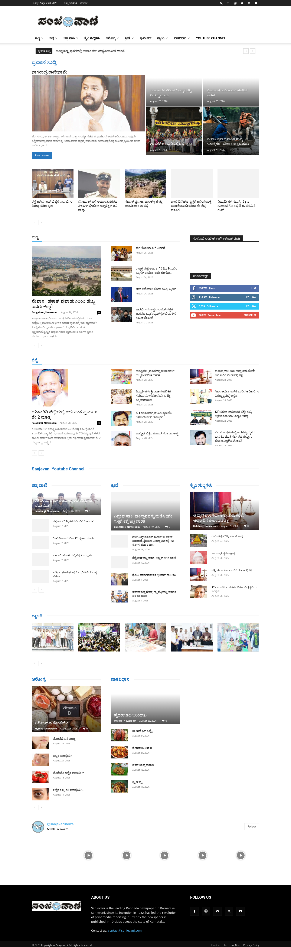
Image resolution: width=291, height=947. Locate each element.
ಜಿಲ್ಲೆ (51, 38)
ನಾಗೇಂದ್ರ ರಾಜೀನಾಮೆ (49, 72)
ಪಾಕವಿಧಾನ (180, 38)
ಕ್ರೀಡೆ (127, 38)
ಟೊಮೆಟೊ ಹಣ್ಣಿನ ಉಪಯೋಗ (68, 772)
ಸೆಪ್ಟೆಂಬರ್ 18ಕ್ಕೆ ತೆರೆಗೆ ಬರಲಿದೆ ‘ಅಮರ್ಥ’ (73, 521)
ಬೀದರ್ (237, 360)
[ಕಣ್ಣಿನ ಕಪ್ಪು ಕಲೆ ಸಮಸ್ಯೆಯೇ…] (40, 794)
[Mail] (242, 3)
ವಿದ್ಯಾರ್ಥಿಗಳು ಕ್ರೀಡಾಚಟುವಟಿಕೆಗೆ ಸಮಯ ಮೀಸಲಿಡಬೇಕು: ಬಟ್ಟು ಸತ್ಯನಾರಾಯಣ (103, 51)
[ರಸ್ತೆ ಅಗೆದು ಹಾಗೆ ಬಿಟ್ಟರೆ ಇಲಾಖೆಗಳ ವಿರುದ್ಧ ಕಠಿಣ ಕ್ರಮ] (52, 183)
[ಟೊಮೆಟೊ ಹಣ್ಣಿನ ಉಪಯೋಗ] (40, 777)
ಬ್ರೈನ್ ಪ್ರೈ (137, 782)
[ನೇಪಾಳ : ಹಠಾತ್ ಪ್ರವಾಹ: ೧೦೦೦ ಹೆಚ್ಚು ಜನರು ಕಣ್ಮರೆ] (66, 271)
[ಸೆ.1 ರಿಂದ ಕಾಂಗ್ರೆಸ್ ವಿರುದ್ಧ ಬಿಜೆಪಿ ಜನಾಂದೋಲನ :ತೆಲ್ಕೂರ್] (121, 418)
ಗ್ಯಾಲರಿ (160, 38)
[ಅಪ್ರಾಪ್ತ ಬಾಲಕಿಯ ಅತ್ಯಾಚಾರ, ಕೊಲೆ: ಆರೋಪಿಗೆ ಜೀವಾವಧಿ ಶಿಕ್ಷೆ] (201, 376)
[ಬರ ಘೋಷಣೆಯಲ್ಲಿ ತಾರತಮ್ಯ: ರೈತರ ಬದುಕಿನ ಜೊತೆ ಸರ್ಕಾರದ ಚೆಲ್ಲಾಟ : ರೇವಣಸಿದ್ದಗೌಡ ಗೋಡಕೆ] (201, 437)
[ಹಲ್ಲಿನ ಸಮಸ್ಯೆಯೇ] (40, 760)
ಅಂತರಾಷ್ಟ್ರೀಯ (128, 237)
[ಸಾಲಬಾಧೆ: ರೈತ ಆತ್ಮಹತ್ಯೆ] (198, 557)
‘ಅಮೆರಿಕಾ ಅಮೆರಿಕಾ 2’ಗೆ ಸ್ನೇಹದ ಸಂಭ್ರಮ (74, 538)
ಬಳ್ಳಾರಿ (111, 360)
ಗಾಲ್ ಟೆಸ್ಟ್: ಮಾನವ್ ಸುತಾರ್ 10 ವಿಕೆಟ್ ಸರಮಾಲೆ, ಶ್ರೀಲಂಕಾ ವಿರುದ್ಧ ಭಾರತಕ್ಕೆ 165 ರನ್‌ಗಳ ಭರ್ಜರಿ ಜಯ (153, 540)
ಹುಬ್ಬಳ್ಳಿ (84, 360)
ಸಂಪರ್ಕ (84, 2)
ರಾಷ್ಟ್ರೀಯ (146, 237)
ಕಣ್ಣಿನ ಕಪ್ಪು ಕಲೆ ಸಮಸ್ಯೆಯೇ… (68, 789)
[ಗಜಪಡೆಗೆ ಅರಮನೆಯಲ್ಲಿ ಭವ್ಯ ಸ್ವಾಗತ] (174, 131)
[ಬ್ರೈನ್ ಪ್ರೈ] (119, 786)
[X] (249, 3)
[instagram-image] (50, 855)
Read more (42, 155)
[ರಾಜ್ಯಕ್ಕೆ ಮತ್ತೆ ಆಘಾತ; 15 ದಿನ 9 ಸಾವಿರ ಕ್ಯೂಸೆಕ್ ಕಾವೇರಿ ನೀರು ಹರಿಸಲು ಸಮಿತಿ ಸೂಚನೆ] (121, 273)
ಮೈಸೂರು (143, 360)
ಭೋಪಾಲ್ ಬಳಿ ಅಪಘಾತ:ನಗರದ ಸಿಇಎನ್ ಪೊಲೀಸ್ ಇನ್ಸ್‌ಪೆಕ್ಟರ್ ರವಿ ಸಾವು (97, 206)
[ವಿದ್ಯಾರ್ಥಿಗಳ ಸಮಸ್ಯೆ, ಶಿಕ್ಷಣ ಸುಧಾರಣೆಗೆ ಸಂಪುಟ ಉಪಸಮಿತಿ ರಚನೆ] (238, 183)
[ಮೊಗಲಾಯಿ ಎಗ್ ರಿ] (119, 752)
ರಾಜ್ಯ (159, 237)
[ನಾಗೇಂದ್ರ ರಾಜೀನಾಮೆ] (88, 103)
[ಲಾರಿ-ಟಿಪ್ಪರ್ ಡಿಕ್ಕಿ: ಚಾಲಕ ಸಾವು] (198, 540)
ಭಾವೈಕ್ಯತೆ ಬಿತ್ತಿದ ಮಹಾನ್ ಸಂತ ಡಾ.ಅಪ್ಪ (157, 433)
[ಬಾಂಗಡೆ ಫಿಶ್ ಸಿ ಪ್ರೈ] (119, 735)
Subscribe (250, 315)
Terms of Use (232, 945)
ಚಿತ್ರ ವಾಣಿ (69, 38)
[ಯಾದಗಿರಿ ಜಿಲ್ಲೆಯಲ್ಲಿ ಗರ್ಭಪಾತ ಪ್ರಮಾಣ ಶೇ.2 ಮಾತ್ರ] (66, 387)
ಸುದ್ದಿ (35, 237)
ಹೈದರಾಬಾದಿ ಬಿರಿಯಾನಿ (130, 715)
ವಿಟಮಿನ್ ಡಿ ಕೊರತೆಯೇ (51, 723)
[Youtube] (256, 3)
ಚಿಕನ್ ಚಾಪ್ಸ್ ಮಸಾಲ (143, 765)
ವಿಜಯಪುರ (207, 360)
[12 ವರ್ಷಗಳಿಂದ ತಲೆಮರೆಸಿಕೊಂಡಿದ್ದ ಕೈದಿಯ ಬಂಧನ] (198, 591)
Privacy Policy (251, 945)
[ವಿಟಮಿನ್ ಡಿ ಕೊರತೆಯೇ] (66, 709)
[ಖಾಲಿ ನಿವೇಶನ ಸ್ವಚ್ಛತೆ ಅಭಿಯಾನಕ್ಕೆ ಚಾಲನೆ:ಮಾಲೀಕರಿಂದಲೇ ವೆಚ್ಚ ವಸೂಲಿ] (192, 183)
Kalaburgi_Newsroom (44, 422)
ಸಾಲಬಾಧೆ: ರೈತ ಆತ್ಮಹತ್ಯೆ (223, 553)
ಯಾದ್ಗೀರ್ (223, 360)
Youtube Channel (211, 38)
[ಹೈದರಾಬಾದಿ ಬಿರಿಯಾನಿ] (145, 705)
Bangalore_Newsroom (45, 312)
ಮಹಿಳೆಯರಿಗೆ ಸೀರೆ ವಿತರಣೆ (150, 248)
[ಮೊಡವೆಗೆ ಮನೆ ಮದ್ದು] (40, 743)
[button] (221, 2)
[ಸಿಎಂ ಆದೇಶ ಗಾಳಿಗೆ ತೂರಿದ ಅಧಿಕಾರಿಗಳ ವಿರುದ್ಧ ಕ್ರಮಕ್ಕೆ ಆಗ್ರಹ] (201, 396)
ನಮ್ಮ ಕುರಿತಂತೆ (70, 2)
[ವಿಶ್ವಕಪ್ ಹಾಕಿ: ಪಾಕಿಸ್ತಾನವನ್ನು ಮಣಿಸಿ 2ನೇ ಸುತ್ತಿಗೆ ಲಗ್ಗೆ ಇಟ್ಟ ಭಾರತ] (145, 511)
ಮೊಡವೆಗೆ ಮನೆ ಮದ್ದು (64, 738)
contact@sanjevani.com (125, 930)
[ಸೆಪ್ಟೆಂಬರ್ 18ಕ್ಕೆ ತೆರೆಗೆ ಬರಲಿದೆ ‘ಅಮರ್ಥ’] (40, 525)
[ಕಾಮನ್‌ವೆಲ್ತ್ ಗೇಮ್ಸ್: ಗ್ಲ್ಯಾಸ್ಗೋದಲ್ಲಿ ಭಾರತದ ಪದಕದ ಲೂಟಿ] (119, 596)
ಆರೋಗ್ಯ (110, 38)
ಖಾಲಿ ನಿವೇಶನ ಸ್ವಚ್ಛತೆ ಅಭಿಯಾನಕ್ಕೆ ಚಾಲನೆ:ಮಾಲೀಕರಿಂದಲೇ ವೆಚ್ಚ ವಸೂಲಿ (191, 206)
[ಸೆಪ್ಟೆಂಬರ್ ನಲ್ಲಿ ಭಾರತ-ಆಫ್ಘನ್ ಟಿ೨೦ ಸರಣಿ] (119, 562)
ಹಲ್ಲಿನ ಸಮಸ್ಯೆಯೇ (62, 755)
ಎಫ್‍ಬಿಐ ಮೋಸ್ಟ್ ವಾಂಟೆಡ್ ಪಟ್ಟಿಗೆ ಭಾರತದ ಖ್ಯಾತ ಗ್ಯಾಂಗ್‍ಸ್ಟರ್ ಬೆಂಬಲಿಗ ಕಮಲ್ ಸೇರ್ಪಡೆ (156, 314)
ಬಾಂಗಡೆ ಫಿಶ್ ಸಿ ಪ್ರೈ (142, 730)
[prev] (246, 51)
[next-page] (41, 222)
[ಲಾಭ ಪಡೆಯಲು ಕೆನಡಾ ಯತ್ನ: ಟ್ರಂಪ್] (121, 294)
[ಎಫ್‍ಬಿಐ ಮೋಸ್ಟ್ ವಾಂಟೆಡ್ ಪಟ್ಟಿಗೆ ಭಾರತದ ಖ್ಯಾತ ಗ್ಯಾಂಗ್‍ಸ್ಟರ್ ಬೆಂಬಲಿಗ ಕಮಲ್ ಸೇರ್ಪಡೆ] (121, 314)
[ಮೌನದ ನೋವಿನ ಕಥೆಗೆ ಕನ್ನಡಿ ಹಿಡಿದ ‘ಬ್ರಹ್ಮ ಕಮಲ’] (40, 576)
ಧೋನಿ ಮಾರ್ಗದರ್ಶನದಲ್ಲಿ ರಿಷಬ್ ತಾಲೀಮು (154, 575)
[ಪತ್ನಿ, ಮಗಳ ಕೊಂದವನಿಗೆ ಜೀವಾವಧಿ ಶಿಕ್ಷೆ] (198, 574)
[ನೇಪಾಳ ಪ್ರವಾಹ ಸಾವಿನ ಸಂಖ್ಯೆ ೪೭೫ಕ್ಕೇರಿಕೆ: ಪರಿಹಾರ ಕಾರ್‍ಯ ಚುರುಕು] (231, 131)
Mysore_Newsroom (46, 728)
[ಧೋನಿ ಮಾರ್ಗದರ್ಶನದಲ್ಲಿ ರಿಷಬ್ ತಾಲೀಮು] (119, 579)
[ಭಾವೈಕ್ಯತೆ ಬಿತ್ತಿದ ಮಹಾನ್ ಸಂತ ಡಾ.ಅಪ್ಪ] (121, 438)
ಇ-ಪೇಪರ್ (145, 38)
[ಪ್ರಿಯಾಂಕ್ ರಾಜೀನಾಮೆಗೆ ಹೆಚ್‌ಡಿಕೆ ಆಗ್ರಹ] (231, 83)
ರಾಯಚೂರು (127, 360)
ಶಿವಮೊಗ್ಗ (191, 360)
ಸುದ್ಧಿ (37, 38)
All (113, 237)
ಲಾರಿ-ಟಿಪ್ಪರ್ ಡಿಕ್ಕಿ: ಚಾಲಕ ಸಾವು (227, 536)
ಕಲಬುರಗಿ (98, 360)
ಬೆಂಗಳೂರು (53, 360)
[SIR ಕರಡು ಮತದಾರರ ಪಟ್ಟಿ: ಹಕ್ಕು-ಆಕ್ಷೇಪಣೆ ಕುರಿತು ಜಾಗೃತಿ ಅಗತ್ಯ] (201, 417)
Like (253, 288)
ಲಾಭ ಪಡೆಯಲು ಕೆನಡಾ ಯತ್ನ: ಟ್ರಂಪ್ (156, 289)
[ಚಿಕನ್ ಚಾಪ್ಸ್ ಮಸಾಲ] (119, 769)
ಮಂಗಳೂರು (70, 360)
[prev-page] (34, 222)
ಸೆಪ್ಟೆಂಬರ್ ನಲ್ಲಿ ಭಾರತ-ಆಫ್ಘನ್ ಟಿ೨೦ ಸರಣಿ (154, 557)
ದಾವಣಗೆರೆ (158, 360)
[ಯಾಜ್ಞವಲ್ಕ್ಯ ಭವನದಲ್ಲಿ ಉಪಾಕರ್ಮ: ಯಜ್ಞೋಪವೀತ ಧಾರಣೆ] (121, 376)
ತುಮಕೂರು (175, 360)
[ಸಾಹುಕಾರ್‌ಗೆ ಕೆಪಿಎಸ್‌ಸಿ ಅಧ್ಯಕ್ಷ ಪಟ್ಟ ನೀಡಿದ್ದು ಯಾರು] (174, 83)
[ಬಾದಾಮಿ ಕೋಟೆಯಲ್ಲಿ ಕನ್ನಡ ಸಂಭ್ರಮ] (40, 559)
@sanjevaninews (60, 824)
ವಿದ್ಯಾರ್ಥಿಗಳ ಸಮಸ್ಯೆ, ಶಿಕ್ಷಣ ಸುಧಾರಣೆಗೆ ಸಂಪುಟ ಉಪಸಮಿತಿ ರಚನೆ (236, 206)
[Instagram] (235, 3)
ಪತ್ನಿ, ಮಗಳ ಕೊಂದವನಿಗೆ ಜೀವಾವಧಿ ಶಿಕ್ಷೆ (232, 570)
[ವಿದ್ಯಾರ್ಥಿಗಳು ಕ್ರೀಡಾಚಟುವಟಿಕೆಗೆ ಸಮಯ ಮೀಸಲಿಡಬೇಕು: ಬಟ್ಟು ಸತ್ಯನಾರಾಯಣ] (121, 396)
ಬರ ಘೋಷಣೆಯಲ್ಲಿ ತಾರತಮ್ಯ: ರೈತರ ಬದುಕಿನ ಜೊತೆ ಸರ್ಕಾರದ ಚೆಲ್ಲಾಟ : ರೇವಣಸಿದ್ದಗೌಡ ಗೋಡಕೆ (235, 437)
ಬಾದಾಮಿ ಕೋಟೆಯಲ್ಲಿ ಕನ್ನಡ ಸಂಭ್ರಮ (72, 555)
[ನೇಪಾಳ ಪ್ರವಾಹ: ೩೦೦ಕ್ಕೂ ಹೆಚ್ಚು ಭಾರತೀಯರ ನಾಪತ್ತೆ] (145, 183)
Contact (215, 945)
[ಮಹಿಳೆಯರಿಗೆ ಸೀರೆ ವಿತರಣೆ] (121, 253)
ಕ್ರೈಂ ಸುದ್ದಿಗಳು (92, 38)
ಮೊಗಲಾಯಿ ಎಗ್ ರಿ (142, 748)
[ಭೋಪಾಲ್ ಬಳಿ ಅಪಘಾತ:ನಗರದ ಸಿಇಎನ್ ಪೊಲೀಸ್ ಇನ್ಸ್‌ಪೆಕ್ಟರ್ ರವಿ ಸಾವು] (99, 183)
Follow (251, 297)
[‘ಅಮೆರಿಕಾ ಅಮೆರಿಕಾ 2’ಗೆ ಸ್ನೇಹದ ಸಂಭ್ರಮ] (40, 542)
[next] (252, 51)
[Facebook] (228, 3)
